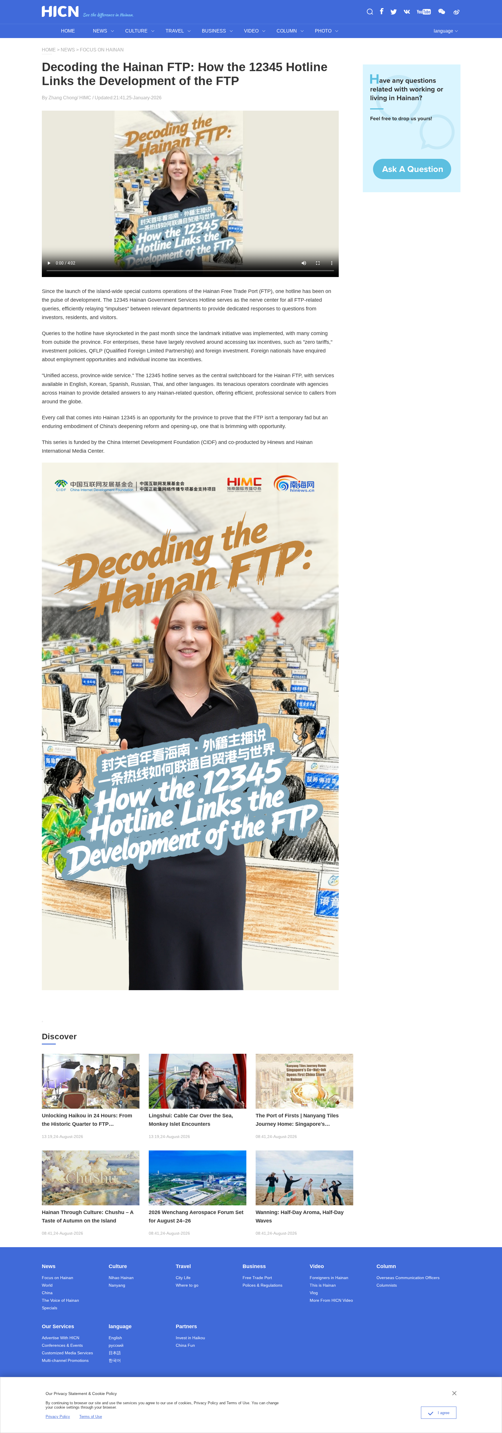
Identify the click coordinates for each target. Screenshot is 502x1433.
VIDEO (251, 30)
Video (317, 1266)
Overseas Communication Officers (408, 1277)
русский (116, 1345)
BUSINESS (214, 30)
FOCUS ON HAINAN (101, 49)
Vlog (314, 1292)
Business (254, 1266)
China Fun (185, 1345)
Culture (118, 1266)
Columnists (386, 1285)
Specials (49, 1308)
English (115, 1337)
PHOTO (323, 30)
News (48, 1266)
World (47, 1285)
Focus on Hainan (57, 1277)
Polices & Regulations (262, 1285)
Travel (183, 1266)
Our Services (58, 1326)
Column (386, 1266)
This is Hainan (323, 1285)
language (443, 30)
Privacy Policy (58, 1416)
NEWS (100, 30)
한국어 (115, 1360)
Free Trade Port (257, 1277)
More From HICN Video (331, 1300)
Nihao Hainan (121, 1277)
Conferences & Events (62, 1345)
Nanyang (117, 1285)
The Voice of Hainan (60, 1300)
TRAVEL (175, 30)
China (47, 1292)
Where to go (187, 1285)
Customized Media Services (67, 1353)
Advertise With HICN (60, 1337)
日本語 (115, 1353)
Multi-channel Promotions (65, 1360)
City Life (183, 1277)
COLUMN (287, 30)
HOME (68, 30)
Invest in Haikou (190, 1337)
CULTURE (136, 30)
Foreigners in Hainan (329, 1277)
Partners (186, 1326)
